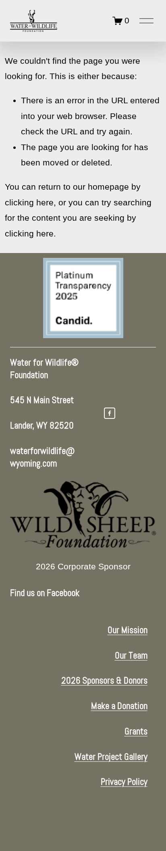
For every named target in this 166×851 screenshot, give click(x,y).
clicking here (29, 202)
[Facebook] (109, 413)
